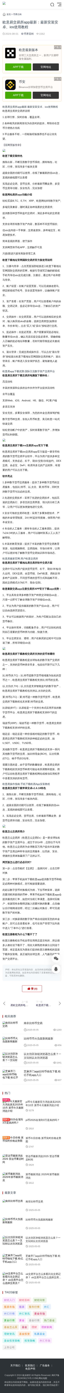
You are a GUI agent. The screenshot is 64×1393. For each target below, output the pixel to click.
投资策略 (30, 1340)
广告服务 (45, 1365)
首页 (9, 14)
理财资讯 (9, 1333)
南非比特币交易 (33, 1023)
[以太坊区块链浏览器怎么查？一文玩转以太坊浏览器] (10, 1057)
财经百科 (24, 1300)
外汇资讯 (24, 1313)
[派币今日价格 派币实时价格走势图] (13, 1142)
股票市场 (9, 1306)
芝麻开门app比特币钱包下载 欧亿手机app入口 (42, 1073)
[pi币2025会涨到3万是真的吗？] (13, 1124)
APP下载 (18, 66)
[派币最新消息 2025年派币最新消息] (13, 1178)
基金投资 (24, 1333)
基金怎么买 (10, 1327)
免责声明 (30, 1368)
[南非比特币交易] (10, 1026)
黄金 (22, 1320)
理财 (34, 1327)
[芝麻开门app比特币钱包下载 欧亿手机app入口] (10, 1075)
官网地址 (46, 66)
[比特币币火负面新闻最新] (10, 1042)
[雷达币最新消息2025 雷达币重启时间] (13, 1160)
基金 (24, 1327)
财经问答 (39, 1300)
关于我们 (15, 1365)
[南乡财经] (4, 4)
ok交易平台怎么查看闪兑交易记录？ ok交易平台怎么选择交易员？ (43, 1277)
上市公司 (9, 1347)
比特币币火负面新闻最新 (38, 1038)
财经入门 (9, 1300)
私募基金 (39, 1333)
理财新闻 (46, 1327)
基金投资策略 (12, 1340)
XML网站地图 (40, 1378)
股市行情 (34, 1306)
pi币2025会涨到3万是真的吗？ (43, 1120)
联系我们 (30, 1365)
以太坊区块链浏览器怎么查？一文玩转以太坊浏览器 (42, 1055)
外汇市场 (45, 1340)
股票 (22, 1306)
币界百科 (17, 14)
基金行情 (34, 1320)
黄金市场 (39, 1313)
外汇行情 (9, 1313)
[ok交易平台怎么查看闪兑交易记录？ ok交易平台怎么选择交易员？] (13, 1278)
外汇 (46, 1306)
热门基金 (49, 1320)
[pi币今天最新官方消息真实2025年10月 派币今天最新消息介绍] (13, 1106)
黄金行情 (9, 1320)
